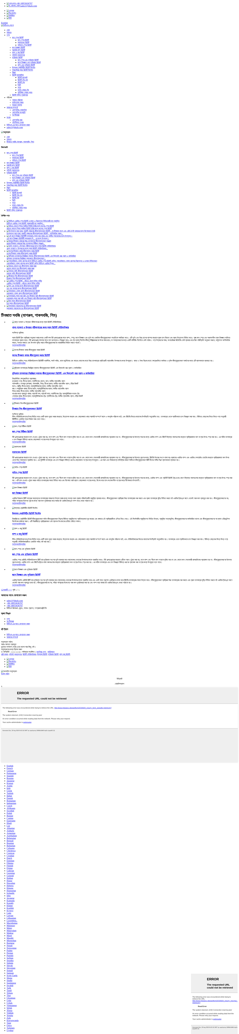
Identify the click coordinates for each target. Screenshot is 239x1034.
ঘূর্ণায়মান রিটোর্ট (17, 57)
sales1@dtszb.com (26, 6)
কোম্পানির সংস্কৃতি (18, 112)
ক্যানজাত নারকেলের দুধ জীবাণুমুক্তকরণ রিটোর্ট (23, 308)
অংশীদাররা (15, 115)
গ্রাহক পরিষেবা (17, 100)
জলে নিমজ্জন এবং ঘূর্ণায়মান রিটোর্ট (29, 62)
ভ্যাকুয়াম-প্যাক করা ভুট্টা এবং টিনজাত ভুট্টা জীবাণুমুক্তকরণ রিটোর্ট (29, 298)
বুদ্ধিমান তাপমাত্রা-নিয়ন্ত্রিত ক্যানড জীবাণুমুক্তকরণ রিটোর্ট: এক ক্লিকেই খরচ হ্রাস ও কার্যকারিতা (53, 373)
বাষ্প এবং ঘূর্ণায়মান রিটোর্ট (26, 65)
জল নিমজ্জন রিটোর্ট (18, 47)
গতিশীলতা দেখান (18, 122)
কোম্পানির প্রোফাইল (19, 110)
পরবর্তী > (6, 590)
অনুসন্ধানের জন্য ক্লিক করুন (11, 649)
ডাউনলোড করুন (18, 102)
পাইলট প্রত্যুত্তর (18, 55)
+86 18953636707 (22, 3)
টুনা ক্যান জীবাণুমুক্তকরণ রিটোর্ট (18, 303)
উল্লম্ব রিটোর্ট (42, 654)
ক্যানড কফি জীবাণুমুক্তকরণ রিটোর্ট (19, 273)
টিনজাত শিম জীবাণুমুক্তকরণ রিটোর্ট (19, 278)
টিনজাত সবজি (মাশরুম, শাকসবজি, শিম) (20, 142)
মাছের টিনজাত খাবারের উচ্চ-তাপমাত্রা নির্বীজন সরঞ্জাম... (26, 243)
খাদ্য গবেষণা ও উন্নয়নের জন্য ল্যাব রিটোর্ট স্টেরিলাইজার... (27, 248)
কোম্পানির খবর (17, 120)
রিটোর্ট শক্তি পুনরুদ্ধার (20, 95)
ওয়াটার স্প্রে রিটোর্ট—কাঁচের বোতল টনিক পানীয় (23, 283)
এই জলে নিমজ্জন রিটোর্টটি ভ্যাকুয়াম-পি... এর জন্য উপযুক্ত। (28, 238)
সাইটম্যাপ (51, 652)
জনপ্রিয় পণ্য (41, 652)
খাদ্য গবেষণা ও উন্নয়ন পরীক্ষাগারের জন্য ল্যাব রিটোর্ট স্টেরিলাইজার (40, 327)
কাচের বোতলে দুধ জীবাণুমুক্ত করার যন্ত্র (20, 268)
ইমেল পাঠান (5, 674)
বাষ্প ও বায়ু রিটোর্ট (18, 52)
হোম (8, 30)
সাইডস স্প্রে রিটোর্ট (24, 45)
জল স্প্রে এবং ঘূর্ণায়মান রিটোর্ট (28, 60)
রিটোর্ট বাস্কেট (22, 77)
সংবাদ (9, 117)
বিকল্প (14, 72)
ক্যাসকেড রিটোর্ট (23, 42)
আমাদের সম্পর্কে (12, 107)
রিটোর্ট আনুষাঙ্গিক (18, 75)
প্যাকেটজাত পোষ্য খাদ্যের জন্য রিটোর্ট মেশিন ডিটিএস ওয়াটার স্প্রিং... (31, 263)
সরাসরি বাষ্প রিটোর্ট (18, 50)
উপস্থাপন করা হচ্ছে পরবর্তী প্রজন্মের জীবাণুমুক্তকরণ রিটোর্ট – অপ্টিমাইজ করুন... (35, 233)
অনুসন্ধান (15, 345)
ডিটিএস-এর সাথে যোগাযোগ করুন (18, 125)
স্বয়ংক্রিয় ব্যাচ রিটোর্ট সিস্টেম (22, 70)
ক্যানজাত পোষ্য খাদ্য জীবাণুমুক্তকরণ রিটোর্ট (22, 293)
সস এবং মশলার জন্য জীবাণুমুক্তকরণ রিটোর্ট (22, 288)
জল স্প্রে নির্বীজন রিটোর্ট (22, 431)
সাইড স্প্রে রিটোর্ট (20, 472)
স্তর (19, 87)
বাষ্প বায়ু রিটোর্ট (64, 654)
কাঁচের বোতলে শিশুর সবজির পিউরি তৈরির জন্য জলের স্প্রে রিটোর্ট (29, 228)
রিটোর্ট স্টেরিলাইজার (29, 654)
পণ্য (8, 35)
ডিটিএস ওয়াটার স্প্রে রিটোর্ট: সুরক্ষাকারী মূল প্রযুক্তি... (25, 223)
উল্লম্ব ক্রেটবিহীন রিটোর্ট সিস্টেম (23, 67)
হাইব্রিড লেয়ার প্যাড (25, 92)
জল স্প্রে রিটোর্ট (17, 37)
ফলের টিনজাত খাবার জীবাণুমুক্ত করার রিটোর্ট (22, 253)
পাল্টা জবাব (4, 654)
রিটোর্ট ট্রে (21, 82)
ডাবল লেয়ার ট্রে (23, 90)
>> (11, 590)
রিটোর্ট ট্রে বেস (23, 80)
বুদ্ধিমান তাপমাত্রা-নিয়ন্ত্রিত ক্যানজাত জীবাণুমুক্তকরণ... (26, 258)
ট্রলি (19, 85)
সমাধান (9, 32)
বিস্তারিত (22, 345)
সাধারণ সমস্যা (17, 105)
